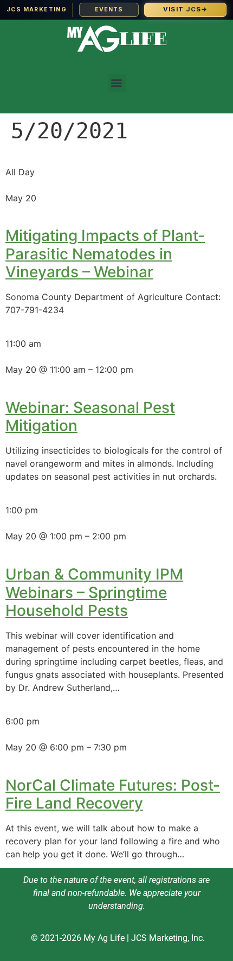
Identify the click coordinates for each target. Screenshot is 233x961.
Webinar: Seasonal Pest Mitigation (90, 416)
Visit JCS (185, 9)
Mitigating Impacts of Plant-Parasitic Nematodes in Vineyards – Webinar (105, 253)
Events (109, 9)
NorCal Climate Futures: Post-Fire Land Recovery (112, 794)
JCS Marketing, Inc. (168, 938)
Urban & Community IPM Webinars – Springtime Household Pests (94, 592)
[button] (117, 83)
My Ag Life (104, 938)
